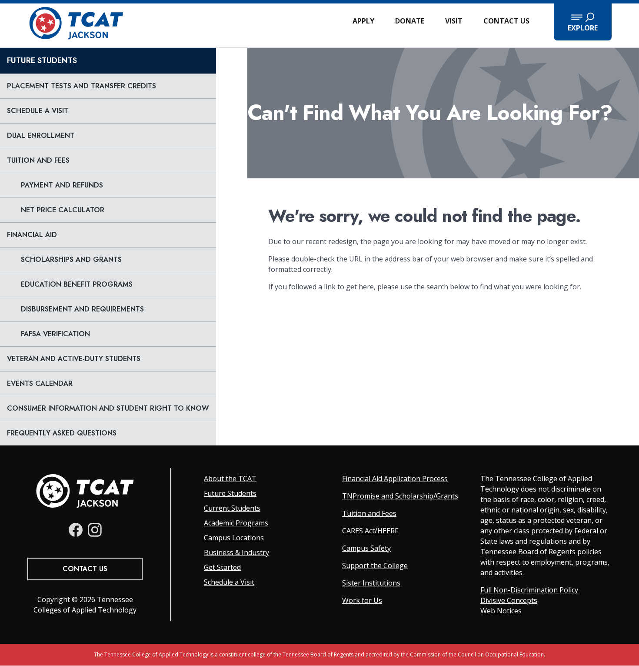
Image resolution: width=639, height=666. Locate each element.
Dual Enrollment (40, 136)
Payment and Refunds (62, 185)
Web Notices (501, 611)
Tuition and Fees (38, 160)
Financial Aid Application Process (395, 478)
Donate (409, 21)
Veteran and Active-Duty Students (73, 359)
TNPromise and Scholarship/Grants (400, 496)
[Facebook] (76, 530)
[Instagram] (95, 530)
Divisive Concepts (508, 600)
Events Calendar (40, 383)
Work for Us (362, 600)
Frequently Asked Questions (61, 433)
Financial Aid (32, 235)
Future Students (42, 60)
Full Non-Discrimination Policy (529, 590)
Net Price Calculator (62, 210)
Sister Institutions (371, 583)
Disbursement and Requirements (82, 309)
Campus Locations (234, 537)
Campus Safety (366, 548)
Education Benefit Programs (77, 284)
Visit (454, 21)
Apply (363, 21)
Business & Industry (236, 552)
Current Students (232, 508)
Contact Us (506, 21)
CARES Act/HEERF (370, 530)
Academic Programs (236, 523)
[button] (583, 21)
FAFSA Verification (55, 334)
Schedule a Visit (37, 111)
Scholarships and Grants (71, 259)
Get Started (222, 567)
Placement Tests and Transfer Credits (81, 86)
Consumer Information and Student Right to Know (108, 408)
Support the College (375, 565)
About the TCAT (230, 478)
